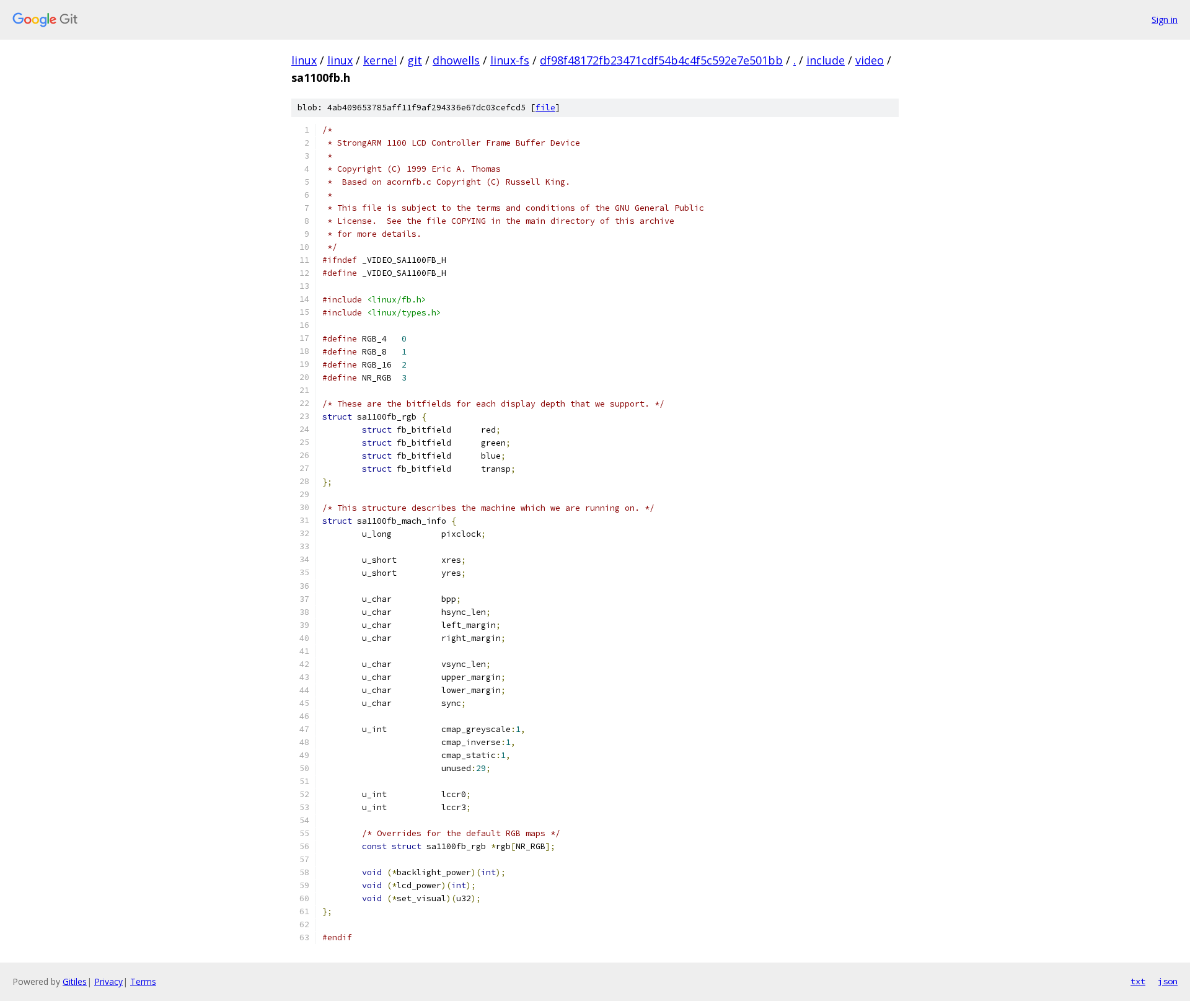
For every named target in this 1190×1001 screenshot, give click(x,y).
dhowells (456, 60)
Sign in (1165, 19)
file (545, 107)
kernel (380, 60)
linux (304, 60)
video (869, 60)
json (1168, 981)
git (414, 60)
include (825, 60)
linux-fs (509, 60)
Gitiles (75, 981)
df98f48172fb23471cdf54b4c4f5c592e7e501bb (661, 60)
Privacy (108, 981)
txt (1137, 981)
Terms (143, 981)
